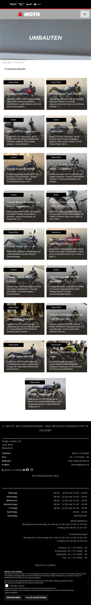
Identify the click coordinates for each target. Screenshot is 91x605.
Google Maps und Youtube (17, 586)
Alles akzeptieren (36, 598)
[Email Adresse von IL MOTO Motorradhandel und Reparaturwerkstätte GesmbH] (24, 470)
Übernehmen (13, 598)
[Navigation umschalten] (84, 14)
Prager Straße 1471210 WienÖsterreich (11, 444)
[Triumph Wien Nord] (13, 4)
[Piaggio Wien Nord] (37, 4)
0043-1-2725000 (80, 453)
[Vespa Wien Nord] (29, 4)
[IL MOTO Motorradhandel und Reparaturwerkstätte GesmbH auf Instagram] (32, 470)
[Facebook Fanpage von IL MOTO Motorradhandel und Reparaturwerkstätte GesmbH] (28, 470)
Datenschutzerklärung (34, 577)
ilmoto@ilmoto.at (80, 465)
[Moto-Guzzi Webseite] (21, 4)
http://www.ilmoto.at (78, 461)
